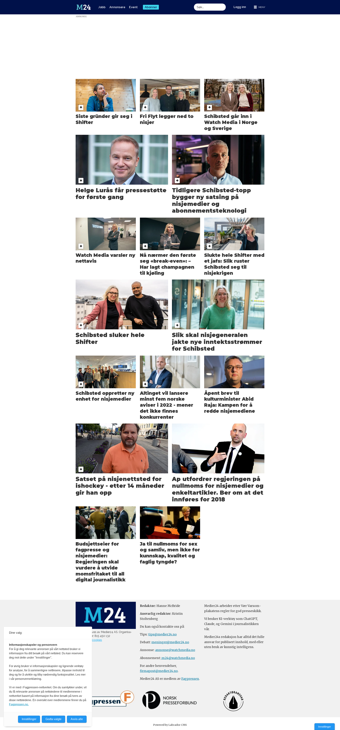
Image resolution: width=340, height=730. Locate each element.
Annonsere (117, 7)
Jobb (101, 7)
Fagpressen (190, 679)
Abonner (151, 7)
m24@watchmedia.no (178, 658)
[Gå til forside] (83, 7)
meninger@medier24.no (170, 642)
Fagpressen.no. (19, 704)
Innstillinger (324, 726)
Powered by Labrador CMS (170, 724)
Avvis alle (77, 719)
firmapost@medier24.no (159, 671)
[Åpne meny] (259, 7)
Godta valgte (53, 719)
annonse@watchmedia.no (175, 650)
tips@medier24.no (162, 634)
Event (133, 7)
